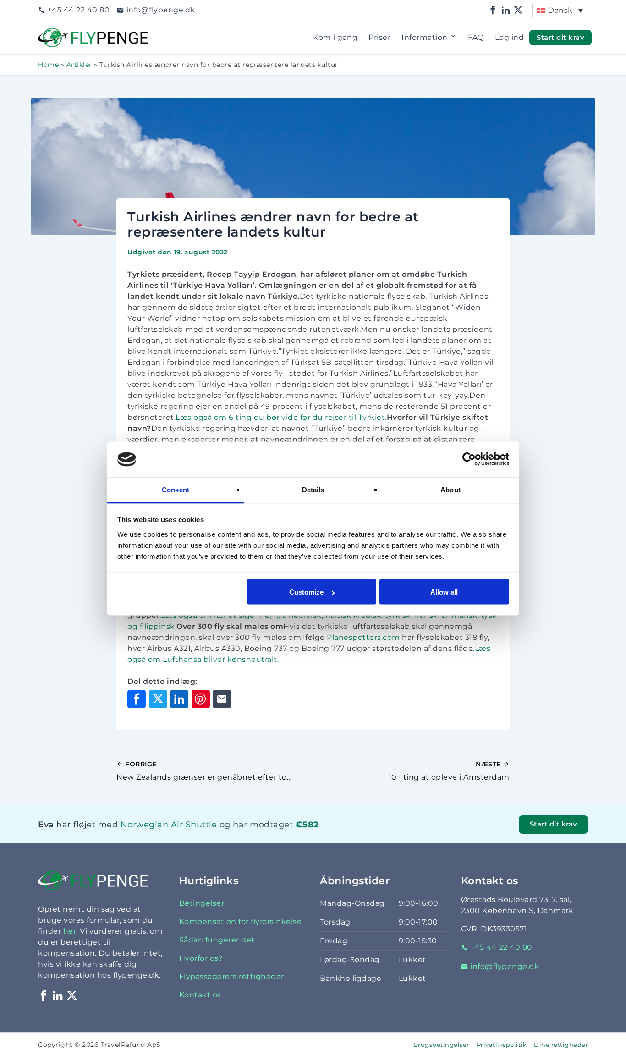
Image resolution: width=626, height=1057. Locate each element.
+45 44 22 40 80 (79, 10)
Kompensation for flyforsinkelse (240, 921)
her (70, 931)
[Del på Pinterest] (201, 699)
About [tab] (450, 489)
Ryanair (151, 836)
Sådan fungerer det (217, 940)
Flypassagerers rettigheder (231, 976)
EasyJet (154, 836)
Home (48, 65)
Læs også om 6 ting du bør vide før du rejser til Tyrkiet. (281, 417)
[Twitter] (518, 10)
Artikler (79, 65)
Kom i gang (335, 37)
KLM (136, 836)
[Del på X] (158, 699)
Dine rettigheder (561, 1044)
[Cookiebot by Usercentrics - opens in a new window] (469, 459)
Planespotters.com (363, 637)
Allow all (444, 592)
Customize (306, 592)
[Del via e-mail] (222, 699)
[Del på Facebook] (136, 699)
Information (424, 37)
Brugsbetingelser (441, 1044)
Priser (379, 37)
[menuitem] (560, 10)
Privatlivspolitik (502, 1044)
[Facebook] (493, 10)
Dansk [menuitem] (560, 10)
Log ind (509, 37)
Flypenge (56, 33)
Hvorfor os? (201, 958)
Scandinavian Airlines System (184, 836)
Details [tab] (313, 489)
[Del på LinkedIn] (179, 699)
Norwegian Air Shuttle (169, 824)
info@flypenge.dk (160, 10)
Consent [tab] (175, 489)
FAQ (476, 37)
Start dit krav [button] (560, 37)
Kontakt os (200, 995)
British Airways (164, 836)
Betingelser (202, 903)
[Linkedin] (506, 10)
